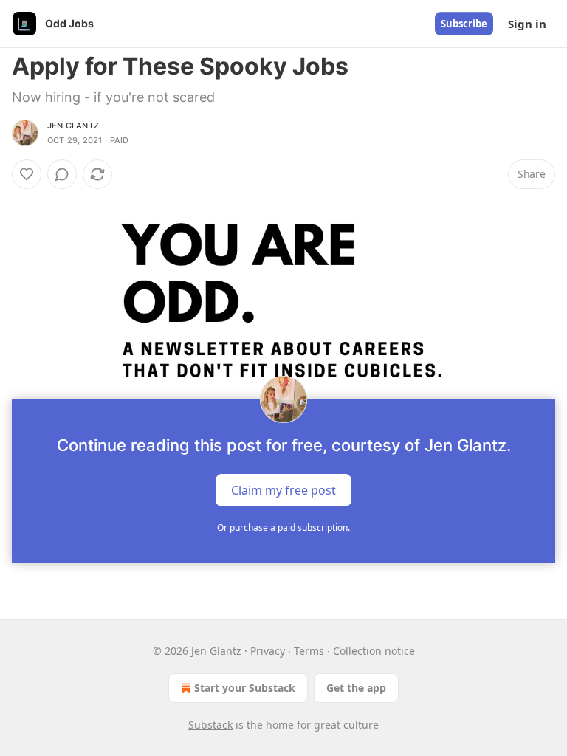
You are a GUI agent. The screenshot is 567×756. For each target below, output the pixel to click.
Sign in (527, 23)
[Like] (26, 174)
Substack (210, 725)
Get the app (356, 688)
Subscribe (464, 23)
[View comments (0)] (62, 174)
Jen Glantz (73, 125)
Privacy (267, 651)
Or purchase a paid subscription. (283, 527)
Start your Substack (244, 688)
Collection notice (374, 651)
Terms (309, 651)
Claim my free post (283, 490)
